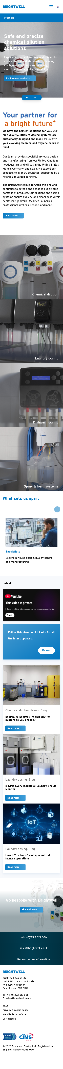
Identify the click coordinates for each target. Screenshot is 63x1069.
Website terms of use (14, 1014)
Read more (13, 728)
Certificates (9, 1018)
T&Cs (5, 1005)
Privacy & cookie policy (15, 1010)
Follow (46, 650)
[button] (27, 97)
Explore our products (18, 78)
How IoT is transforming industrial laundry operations (27, 857)
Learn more (11, 215)
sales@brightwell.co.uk (18, 998)
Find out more (29, 909)
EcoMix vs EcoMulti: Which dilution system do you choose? (27, 718)
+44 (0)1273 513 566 (17, 995)
